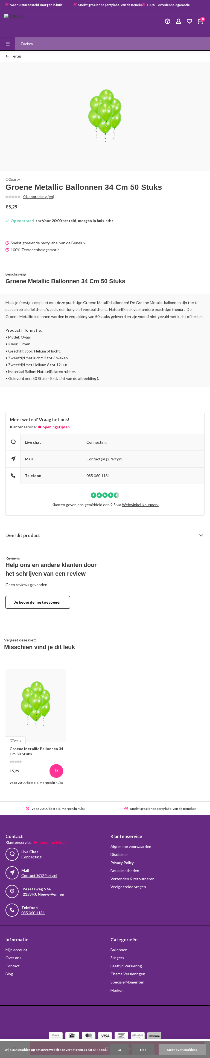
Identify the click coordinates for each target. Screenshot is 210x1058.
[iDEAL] (72, 1036)
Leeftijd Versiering (126, 966)
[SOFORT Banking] (138, 1036)
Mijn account (16, 949)
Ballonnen (118, 949)
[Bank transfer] (56, 1036)
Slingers (117, 957)
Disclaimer (119, 854)
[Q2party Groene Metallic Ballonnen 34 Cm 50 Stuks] (35, 705)
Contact (12, 966)
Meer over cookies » (182, 1050)
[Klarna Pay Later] (154, 1036)
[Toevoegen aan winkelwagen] (56, 771)
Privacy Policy (122, 862)
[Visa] (105, 1036)
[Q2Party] (20, 22)
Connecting (96, 442)
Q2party (12, 179)
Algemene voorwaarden (130, 846)
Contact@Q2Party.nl (104, 459)
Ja (119, 1050)
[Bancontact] (121, 1036)
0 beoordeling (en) (38, 196)
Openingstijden (56, 427)
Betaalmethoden (124, 870)
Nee (143, 1050)
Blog (9, 973)
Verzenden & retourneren (132, 878)
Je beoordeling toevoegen (38, 602)
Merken (117, 990)
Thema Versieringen (127, 973)
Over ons (13, 957)
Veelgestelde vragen (128, 886)
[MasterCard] (88, 1036)
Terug (16, 56)
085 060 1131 (98, 475)
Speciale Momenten (127, 982)
